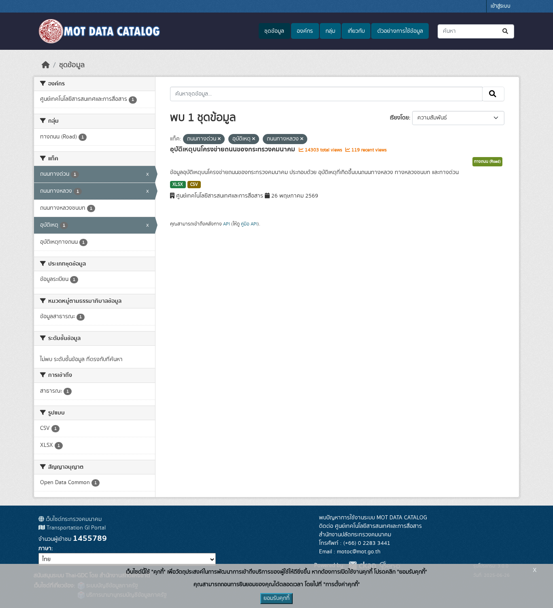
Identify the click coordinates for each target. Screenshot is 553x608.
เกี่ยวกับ (356, 31)
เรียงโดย (399, 118)
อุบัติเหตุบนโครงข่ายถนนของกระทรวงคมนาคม (233, 149)
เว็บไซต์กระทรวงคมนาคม (73, 519)
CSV (194, 184)
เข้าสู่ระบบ (500, 6)
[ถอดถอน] (219, 139)
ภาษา (44, 548)
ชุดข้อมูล (274, 31)
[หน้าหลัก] (46, 65)
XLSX (177, 184)
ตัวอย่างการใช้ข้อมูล (400, 31)
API (226, 223)
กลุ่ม (330, 31)
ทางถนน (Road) (487, 161)
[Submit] (506, 31)
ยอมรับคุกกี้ (276, 598)
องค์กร (305, 31)
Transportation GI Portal (75, 528)
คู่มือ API (249, 223)
